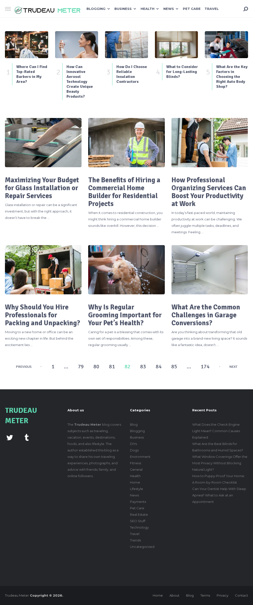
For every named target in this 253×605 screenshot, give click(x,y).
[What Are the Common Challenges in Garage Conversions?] (209, 269)
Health (147, 9)
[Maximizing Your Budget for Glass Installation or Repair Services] (43, 142)
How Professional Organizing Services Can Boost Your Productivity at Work (208, 192)
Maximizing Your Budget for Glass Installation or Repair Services (42, 188)
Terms (205, 595)
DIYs (133, 444)
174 (205, 366)
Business (123, 9)
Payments (138, 502)
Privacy (222, 595)
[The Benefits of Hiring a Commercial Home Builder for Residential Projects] (126, 142)
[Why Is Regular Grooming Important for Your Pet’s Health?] (126, 269)
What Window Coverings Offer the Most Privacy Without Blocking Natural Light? (219, 463)
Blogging (95, 9)
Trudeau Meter (17, 595)
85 (174, 366)
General (136, 469)
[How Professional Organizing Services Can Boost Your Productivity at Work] (209, 142)
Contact (241, 595)
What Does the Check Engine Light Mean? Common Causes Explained (216, 430)
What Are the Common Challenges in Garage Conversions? (205, 315)
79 (81, 366)
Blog (134, 424)
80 (96, 366)
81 (112, 366)
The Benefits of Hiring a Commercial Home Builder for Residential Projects (124, 192)
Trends (135, 540)
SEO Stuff (137, 521)
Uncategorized (142, 547)
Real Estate (139, 514)
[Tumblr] (26, 437)
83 (143, 366)
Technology (139, 527)
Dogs (134, 450)
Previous (24, 367)
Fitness (135, 463)
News (168, 9)
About (174, 595)
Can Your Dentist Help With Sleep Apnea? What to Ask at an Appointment (219, 495)
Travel (212, 9)
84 (159, 366)
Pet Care (192, 9)
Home (135, 482)
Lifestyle (136, 489)
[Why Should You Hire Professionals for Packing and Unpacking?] (43, 269)
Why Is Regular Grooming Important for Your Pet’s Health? (125, 315)
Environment (140, 457)
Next (233, 367)
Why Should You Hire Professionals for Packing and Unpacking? (42, 315)
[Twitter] (9, 437)
